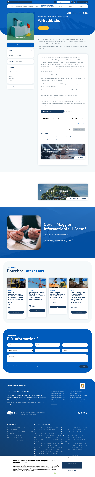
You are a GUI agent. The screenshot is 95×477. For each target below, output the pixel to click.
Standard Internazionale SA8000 (77, 399)
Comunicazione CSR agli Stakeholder (78, 395)
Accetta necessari (71, 467)
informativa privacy (36, 366)
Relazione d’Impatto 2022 (57, 391)
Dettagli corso (16, 312)
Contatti (81, 6)
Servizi (60, 6)
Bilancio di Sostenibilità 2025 (58, 399)
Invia (83, 366)
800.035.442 (12, 2)
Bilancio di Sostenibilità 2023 (58, 395)
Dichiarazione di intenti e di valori (77, 402)
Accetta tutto (72, 463)
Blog (70, 6)
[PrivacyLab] (57, 473)
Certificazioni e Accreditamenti (58, 402)
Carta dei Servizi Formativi (76, 393)
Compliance (65, 16)
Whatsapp (60, 240)
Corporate (18, 6)
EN (50, 2)
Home (11, 6)
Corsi (37, 6)
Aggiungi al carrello (79, 129)
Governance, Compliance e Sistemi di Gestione (51, 16)
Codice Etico (54, 404)
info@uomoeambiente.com (25, 2)
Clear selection (81, 123)
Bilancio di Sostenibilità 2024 (58, 397)
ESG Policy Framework (75, 397)
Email (70, 240)
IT (52, 2)
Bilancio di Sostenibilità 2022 (58, 393)
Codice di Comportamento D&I (77, 391)
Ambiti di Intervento (28, 6)
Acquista (43, 28)
